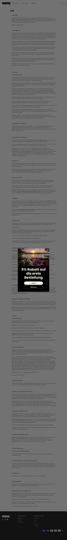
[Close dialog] (48, 249)
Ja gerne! (33, 283)
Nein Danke (34, 287)
